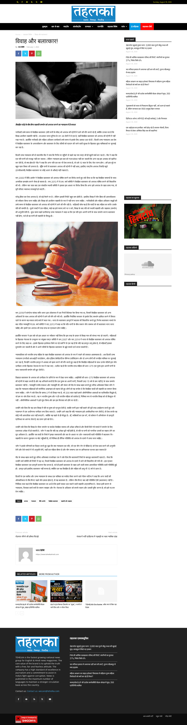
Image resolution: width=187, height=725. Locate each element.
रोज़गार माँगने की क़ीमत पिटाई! (27, 536)
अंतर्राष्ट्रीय (77, 26)
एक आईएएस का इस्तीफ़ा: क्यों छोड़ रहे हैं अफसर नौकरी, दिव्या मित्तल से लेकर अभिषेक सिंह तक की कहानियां (147, 129)
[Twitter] (36, 2)
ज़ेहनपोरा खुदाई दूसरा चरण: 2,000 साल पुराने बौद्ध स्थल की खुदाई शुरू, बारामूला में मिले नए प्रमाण (147, 46)
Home (17, 34)
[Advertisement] (146, 168)
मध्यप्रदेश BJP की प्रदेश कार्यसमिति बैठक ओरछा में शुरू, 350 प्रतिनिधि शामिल (148, 95)
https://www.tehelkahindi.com (47, 554)
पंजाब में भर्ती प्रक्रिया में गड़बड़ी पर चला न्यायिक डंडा (97, 536)
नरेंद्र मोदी (168, 716)
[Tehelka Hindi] (93, 14)
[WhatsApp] (38, 53)
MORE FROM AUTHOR (49, 574)
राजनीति (100, 26)
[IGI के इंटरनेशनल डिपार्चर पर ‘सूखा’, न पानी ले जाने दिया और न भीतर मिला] (66, 591)
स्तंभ (123, 26)
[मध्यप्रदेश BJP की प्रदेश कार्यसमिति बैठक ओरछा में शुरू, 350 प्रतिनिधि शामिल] (31, 591)
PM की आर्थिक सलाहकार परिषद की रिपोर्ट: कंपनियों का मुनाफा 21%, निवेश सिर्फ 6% (147, 59)
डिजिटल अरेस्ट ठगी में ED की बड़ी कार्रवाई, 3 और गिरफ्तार (146, 118)
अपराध (26, 501)
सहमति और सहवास (66, 501)
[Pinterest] (32, 53)
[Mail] (27, 2)
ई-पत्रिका (134, 26)
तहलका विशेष (112, 26)
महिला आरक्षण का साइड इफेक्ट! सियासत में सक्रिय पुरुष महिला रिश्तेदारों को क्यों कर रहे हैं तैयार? (148, 83)
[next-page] (22, 613)
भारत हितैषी (21, 47)
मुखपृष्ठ (44, 26)
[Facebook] (22, 2)
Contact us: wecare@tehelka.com (43, 691)
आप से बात (55, 26)
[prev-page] (17, 613)
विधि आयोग (42, 501)
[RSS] (32, 2)
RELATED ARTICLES (26, 574)
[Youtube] (41, 2)
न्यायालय (33, 501)
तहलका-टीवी (147, 26)
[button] (17, 2)
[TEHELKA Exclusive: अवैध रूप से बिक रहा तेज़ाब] (101, 591)
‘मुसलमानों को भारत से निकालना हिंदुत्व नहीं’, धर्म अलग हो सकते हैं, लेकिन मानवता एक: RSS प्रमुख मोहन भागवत (148, 107)
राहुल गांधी (159, 716)
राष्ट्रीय (66, 26)
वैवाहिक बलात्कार (53, 501)
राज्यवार (88, 26)
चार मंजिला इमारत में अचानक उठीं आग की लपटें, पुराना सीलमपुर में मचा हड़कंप (148, 71)
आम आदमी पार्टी (148, 716)
